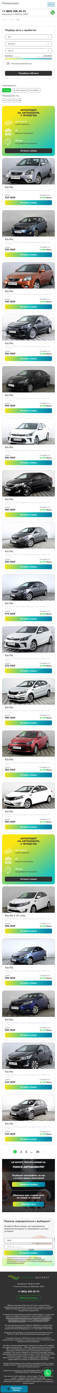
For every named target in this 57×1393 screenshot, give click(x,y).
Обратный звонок (28, 1298)
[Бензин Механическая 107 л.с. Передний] (28, 483)
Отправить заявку (28, 1253)
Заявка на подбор (29, 1184)
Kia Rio (9, 187)
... (31, 1151)
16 (4, 100)
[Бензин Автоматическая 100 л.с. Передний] (28, 431)
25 (37, 1151)
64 (14, 100)
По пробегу (34, 90)
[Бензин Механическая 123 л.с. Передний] (28, 691)
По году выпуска (20, 90)
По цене (6, 90)
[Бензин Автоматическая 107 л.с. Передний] (28, 223)
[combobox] (28, 36)
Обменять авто (28, 1204)
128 (19, 100)
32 (9, 100)
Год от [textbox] (11, 50)
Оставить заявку (28, 150)
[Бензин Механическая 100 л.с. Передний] (28, 639)
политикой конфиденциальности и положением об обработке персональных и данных (26, 1259)
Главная (5, 19)
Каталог (12, 19)
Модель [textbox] (11, 43)
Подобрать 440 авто (29, 73)
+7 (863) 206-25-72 (14, 11)
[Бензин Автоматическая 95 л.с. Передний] (28, 171)
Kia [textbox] (9, 37)
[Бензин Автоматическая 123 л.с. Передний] (28, 327)
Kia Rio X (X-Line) (15, 915)
